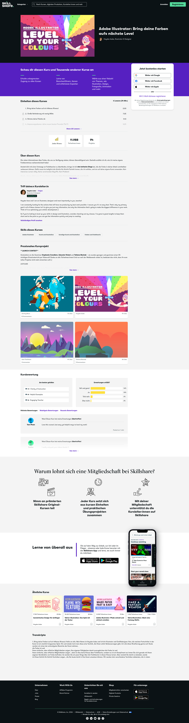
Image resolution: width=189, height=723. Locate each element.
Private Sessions (114, 696)
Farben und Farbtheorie (93, 235)
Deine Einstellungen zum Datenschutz (115, 712)
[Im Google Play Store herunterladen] (110, 561)
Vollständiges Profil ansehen (31, 220)
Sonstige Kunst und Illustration (69, 235)
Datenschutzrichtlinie (147, 102)
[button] (27, 4)
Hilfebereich (88, 696)
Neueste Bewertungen (68, 411)
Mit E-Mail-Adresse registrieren (152, 96)
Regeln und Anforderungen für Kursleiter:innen (93, 700)
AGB (98, 712)
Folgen (40, 190)
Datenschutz (90, 712)
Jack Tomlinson (26, 359)
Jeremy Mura (25, 313)
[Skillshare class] (47, 604)
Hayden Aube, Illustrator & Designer (117, 39)
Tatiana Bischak (81, 359)
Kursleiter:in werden (90, 693)
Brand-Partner (64, 693)
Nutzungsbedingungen (163, 100)
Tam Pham (31, 425)
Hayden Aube (35, 191)
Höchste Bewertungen (29, 411)
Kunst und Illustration (46, 235)
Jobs (36, 693)
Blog (36, 699)
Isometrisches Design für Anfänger (46, 618)
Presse (37, 696)
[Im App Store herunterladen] (89, 561)
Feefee (30, 447)
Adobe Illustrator (28, 235)
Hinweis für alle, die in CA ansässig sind (96, 714)
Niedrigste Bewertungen (48, 411)
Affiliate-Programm (66, 690)
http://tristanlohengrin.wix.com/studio (74, 176)
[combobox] (59, 4)
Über (36, 690)
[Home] (8, 4)
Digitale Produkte (115, 693)
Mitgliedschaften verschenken (119, 690)
